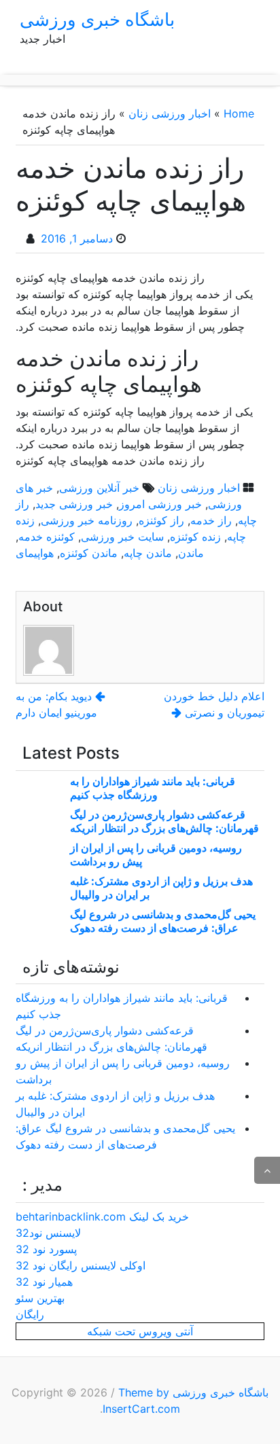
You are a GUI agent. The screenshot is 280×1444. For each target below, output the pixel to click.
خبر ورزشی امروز (160, 504)
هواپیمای (35, 553)
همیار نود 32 (44, 1281)
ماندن (191, 553)
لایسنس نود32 (48, 1233)
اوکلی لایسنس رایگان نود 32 (80, 1265)
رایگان (30, 1314)
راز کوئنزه (161, 520)
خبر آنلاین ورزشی (99, 487)
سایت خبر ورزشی (122, 536)
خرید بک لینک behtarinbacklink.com (102, 1216)
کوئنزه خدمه (46, 536)
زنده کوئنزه (195, 536)
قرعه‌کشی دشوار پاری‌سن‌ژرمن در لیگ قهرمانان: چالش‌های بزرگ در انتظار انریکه (164, 821)
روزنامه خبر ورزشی (87, 520)
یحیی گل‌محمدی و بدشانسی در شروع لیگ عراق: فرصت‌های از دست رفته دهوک (163, 921)
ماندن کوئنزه (89, 553)
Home (239, 113)
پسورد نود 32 (46, 1249)
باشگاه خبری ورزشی (97, 19)
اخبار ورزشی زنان (169, 113)
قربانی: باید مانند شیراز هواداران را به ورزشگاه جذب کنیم (152, 787)
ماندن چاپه (148, 553)
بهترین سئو (40, 1298)
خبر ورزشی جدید (74, 504)
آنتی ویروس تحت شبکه (140, 1331)
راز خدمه (211, 520)
